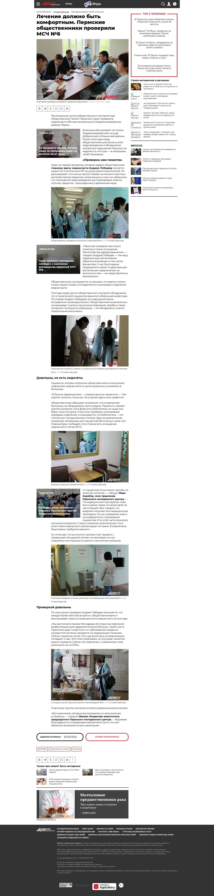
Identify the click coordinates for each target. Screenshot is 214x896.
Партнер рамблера (82, 885)
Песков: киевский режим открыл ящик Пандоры (157, 179)
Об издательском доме (68, 829)
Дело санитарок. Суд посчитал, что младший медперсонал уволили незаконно (109, 772)
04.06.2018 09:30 (44, 12)
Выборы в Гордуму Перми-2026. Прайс (156, 835)
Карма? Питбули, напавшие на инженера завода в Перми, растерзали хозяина (154, 33)
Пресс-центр (87, 829)
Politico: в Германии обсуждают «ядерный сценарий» (157, 160)
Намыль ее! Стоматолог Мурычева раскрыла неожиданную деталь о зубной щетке (159, 124)
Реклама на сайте (105, 829)
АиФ (108, 102)
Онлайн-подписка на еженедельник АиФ (76, 832)
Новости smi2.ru (46, 819)
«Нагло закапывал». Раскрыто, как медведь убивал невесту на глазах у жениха (159, 134)
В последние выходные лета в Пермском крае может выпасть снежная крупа (154, 68)
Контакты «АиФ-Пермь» (108, 832)
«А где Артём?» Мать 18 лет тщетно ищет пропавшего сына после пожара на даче (159, 105)
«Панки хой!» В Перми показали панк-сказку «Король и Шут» (154, 56)
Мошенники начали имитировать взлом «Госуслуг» (158, 189)
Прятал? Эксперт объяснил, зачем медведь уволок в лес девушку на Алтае (158, 115)
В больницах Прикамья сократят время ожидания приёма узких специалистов (64, 781)
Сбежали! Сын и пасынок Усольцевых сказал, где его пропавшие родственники (160, 96)
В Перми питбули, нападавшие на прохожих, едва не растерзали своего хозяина (154, 45)
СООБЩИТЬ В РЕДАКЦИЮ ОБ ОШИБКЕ (73, 838)
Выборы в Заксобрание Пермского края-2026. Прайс (112, 835)
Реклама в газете (124, 829)
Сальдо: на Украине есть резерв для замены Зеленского (159, 150)
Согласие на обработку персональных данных (75, 862)
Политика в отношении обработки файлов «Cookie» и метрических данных (86, 866)
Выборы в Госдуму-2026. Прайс (71, 835)
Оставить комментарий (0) (107, 737)
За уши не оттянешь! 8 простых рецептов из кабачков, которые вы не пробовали (160, 86)
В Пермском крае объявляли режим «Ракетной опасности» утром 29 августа (154, 22)
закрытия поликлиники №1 (67, 171)
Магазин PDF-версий (145, 829)
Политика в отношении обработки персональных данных (79, 864)
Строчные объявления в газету (137, 832)
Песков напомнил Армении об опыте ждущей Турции (159, 170)
